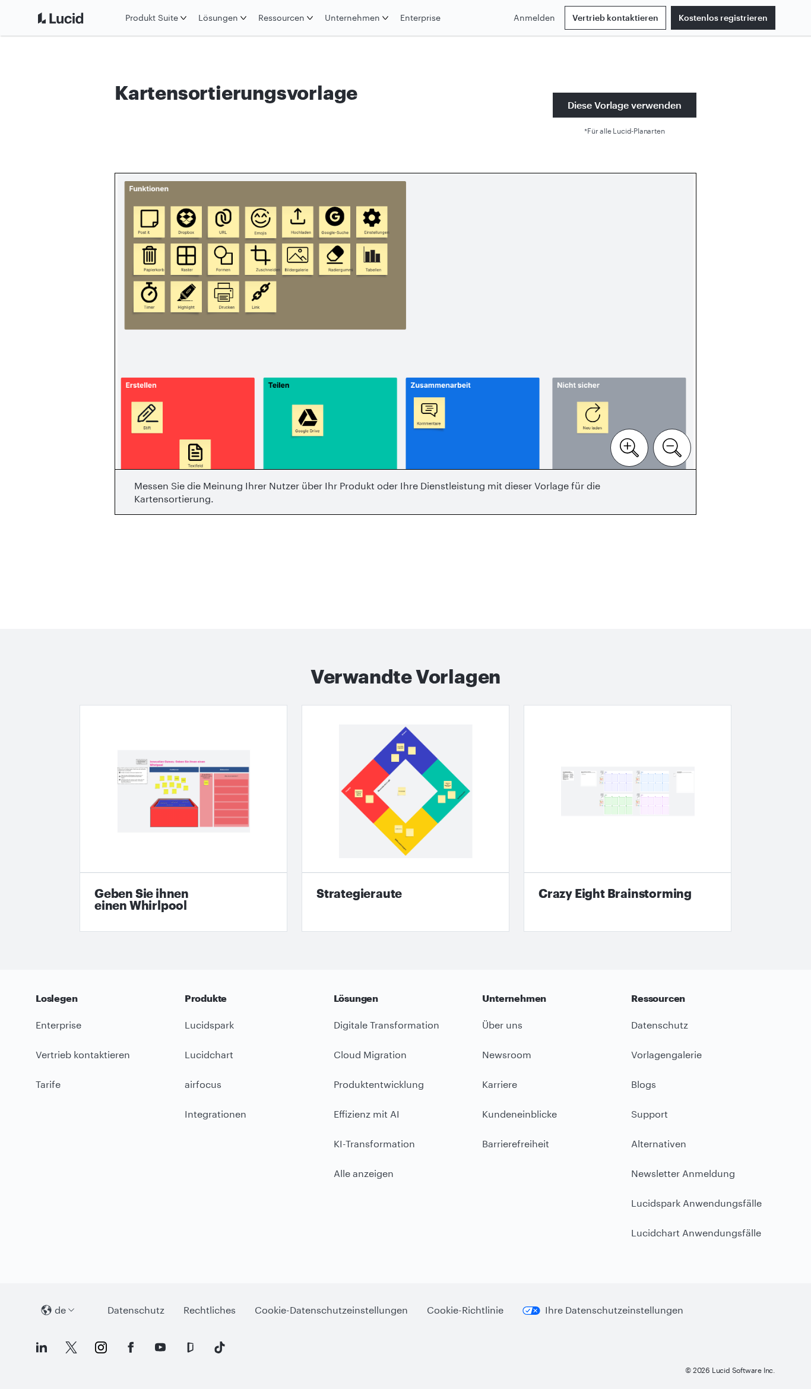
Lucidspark (209, 1024)
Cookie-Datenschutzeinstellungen (331, 1309)
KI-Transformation (374, 1143)
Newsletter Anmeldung (683, 1173)
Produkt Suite (151, 17)
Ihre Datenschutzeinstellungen (614, 1309)
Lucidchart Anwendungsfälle (696, 1232)
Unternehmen (352, 17)
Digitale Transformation (386, 1024)
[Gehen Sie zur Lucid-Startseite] (78, 18)
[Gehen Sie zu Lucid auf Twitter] (71, 1347)
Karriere (499, 1084)
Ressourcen (281, 17)
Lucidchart (209, 1054)
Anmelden (534, 17)
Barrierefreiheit (515, 1143)
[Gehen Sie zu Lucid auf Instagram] (101, 1347)
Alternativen (658, 1143)
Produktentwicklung (379, 1084)
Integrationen (215, 1113)
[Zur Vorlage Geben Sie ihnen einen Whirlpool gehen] (183, 818)
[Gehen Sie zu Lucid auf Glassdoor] (190, 1347)
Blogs (643, 1084)
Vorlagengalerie (666, 1054)
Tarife (48, 1084)
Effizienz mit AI (367, 1113)
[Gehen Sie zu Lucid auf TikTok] (220, 1347)
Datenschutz (659, 1024)
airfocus (203, 1084)
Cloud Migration (370, 1054)
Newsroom (506, 1054)
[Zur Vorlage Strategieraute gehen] (405, 818)
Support (649, 1113)
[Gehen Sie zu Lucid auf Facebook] (131, 1347)
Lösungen (218, 17)
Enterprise (420, 17)
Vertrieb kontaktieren (615, 17)
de (60, 1309)
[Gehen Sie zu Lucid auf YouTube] (160, 1347)
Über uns (502, 1024)
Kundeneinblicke (519, 1113)
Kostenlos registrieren (723, 17)
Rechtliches (209, 1309)
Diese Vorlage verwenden (625, 104)
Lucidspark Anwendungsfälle (696, 1202)
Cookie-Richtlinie (465, 1309)
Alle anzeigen (364, 1173)
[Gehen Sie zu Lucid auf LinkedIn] (41, 1347)
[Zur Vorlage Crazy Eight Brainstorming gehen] (627, 818)
